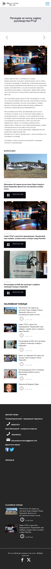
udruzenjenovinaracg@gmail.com (24, 441)
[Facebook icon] (22, 560)
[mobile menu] (47, 4)
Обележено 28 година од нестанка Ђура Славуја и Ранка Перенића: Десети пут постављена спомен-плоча (24, 186)
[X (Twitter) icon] (29, 560)
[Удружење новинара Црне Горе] (10, 4)
